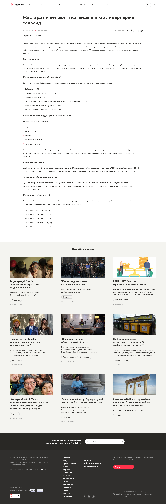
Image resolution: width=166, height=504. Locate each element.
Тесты (65, 481)
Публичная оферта (90, 466)
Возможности (46, 5)
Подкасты (67, 487)
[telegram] (127, 30)
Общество (15, 300)
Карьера (96, 5)
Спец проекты (69, 493)
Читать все (67, 496)
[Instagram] (84, 496)
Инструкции (68, 484)
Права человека (66, 5)
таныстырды (57, 47)
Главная (66, 458)
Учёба (83, 5)
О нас (31, 5)
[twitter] (141, 30)
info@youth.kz (41, 469)
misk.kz (126, 496)
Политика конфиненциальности (92, 462)
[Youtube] (88, 496)
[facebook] (137, 30)
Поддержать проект (123, 467)
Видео (65, 490)
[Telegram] (93, 496)
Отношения (111, 5)
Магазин (66, 475)
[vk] (132, 30)
